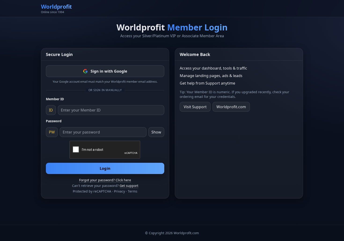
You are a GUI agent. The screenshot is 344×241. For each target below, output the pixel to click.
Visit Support (195, 106)
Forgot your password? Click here (105, 180)
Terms (132, 191)
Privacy (119, 191)
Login (105, 168)
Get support (129, 185)
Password (54, 121)
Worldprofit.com (231, 106)
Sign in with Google (109, 71)
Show (156, 132)
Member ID (55, 99)
